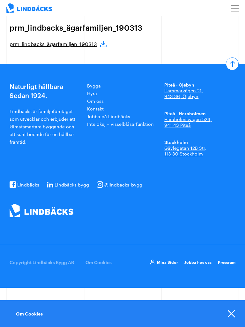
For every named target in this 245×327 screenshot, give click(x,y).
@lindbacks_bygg (123, 184)
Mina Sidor (167, 262)
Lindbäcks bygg (72, 184)
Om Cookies (98, 262)
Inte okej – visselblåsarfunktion (120, 124)
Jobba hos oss (198, 262)
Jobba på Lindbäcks (108, 116)
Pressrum (226, 262)
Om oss (95, 101)
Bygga (94, 85)
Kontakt (95, 108)
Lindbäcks (28, 184)
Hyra (92, 93)
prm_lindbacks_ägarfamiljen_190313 (53, 44)
